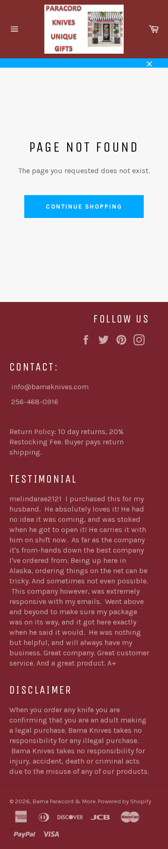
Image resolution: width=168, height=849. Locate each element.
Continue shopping (84, 206)
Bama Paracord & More (64, 801)
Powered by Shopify (124, 801)
